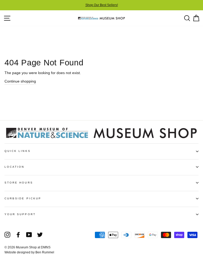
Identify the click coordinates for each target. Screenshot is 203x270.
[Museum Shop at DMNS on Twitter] (40, 235)
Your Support (20, 214)
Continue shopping (20, 81)
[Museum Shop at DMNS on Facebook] (18, 235)
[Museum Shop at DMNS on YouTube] (29, 235)
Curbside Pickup (22, 198)
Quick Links (17, 151)
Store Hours (18, 182)
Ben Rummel (44, 252)
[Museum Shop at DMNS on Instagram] (7, 235)
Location (14, 166)
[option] (101, 5)
